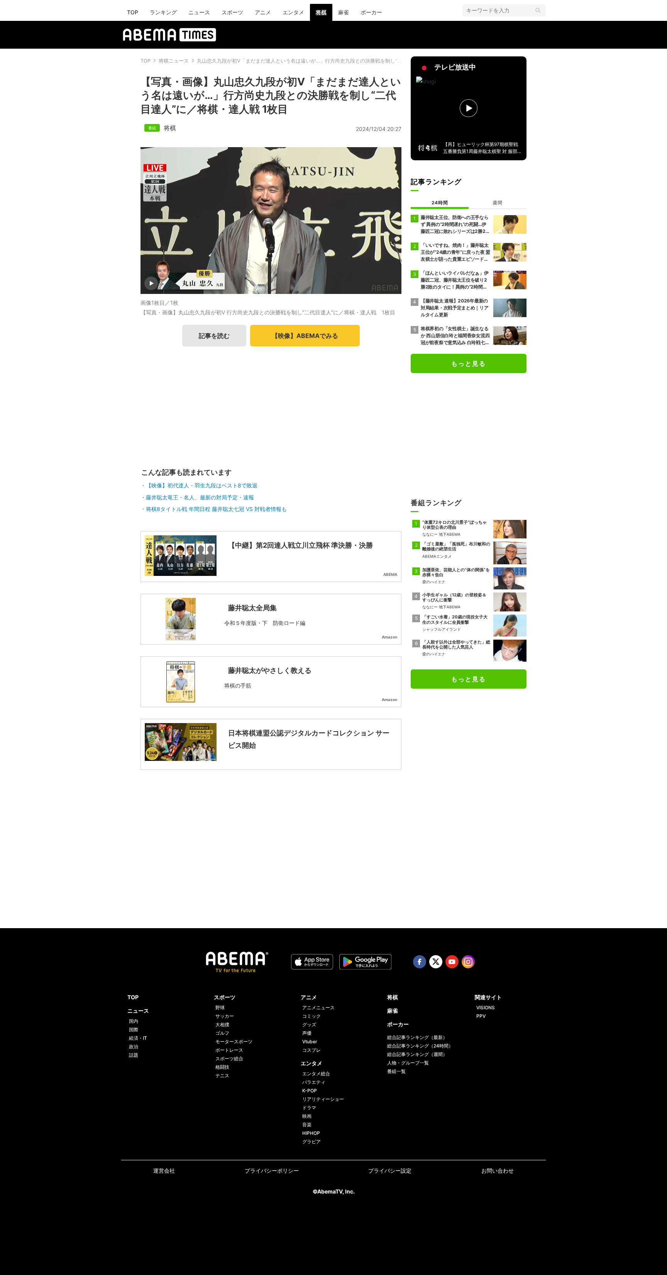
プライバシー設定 (389, 1170)
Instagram (468, 961)
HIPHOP (311, 1133)
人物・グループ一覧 (408, 1063)
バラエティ (313, 1082)
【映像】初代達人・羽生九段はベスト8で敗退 (201, 485)
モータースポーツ (233, 1041)
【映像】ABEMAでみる (305, 336)
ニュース (199, 12)
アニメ (263, 12)
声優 (306, 1033)
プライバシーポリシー (272, 1170)
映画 (306, 1116)
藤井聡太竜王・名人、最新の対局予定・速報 (200, 497)
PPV (481, 1016)
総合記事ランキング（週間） (417, 1054)
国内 (133, 1021)
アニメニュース (318, 1007)
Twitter (435, 961)
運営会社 (164, 1170)
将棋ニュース (174, 61)
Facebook (419, 961)
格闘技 (222, 1067)
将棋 (321, 12)
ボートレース (229, 1050)
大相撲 (222, 1024)
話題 (133, 1055)
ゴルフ (222, 1033)
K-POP (309, 1090)
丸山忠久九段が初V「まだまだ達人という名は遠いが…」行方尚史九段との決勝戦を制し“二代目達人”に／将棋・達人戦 (330, 61)
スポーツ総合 (229, 1058)
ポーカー (371, 12)
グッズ (309, 1024)
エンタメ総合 (316, 1073)
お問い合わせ (497, 1170)
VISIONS (485, 1007)
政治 (133, 1046)
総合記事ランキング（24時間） (420, 1046)
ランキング (163, 12)
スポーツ (232, 12)
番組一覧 (396, 1071)
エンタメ (293, 12)
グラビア (311, 1141)
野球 (220, 1007)
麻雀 (343, 12)
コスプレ (311, 1050)
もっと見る (468, 363)
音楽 (306, 1124)
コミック (311, 1016)
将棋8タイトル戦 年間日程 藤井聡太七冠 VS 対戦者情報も (216, 509)
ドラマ (309, 1107)
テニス (222, 1075)
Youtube (452, 961)
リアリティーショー (323, 1099)
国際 (133, 1029)
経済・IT (138, 1038)
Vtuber (309, 1041)
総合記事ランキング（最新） (417, 1037)
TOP (132, 12)
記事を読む (214, 336)
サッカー (224, 1016)
